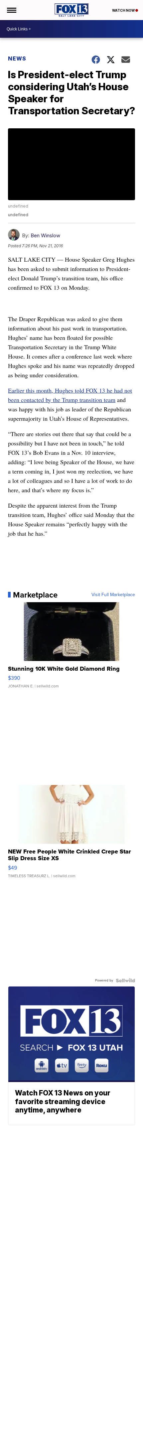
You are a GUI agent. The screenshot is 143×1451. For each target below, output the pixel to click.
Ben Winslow (45, 235)
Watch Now (123, 10)
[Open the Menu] (11, 10)
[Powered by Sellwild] (125, 980)
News (17, 58)
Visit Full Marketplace (113, 594)
